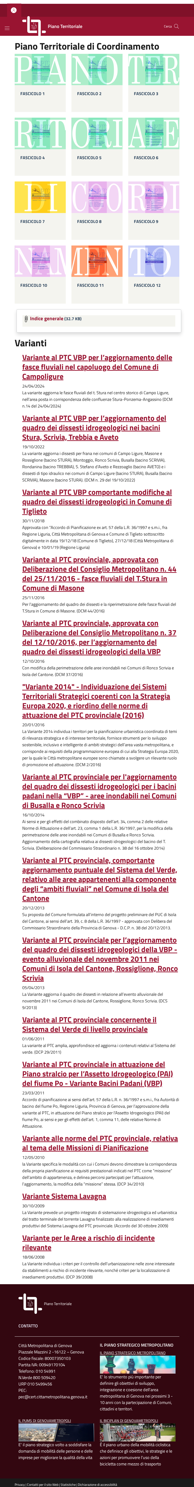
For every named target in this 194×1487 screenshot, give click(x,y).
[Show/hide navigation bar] (7, 28)
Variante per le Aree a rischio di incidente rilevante (88, 1242)
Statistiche (68, 1484)
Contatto (28, 1326)
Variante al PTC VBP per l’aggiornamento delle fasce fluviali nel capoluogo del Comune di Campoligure (97, 367)
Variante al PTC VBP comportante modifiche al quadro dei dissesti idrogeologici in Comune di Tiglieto (97, 501)
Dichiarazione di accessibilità (97, 1484)
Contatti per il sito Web (42, 1484)
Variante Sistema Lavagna (64, 1196)
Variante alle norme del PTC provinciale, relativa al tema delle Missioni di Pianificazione (100, 1142)
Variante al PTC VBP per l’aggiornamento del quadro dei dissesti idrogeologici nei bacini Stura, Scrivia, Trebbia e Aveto (94, 427)
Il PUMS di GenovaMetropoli (44, 1420)
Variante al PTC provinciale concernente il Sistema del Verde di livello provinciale (89, 1024)
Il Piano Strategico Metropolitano (133, 1353)
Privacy (20, 1484)
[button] (14, 10)
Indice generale (46, 318)
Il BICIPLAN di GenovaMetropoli (129, 1420)
